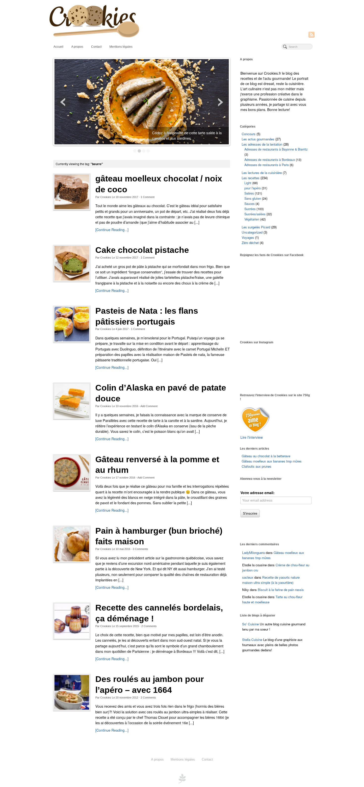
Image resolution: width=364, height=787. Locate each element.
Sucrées (250, 209)
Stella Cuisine (252, 639)
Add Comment (148, 406)
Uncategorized (252, 232)
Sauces (249, 203)
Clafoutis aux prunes (256, 466)
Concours (249, 133)
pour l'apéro (252, 188)
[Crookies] (182, 21)
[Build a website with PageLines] (182, 778)
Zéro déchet (250, 242)
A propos (77, 46)
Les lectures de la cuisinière (262, 172)
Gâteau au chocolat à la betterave (266, 456)
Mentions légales (120, 46)
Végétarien (251, 219)
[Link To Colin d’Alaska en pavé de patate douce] (71, 400)
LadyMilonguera (253, 552)
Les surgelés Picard (256, 227)
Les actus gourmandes (258, 139)
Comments (140, 548)
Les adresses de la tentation (262, 144)
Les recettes (251, 177)
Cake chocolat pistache (142, 250)
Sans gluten (252, 198)
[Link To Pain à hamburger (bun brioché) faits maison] (71, 544)
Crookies (105, 197)
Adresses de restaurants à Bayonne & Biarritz (276, 149)
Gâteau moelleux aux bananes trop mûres (272, 461)
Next (219, 102)
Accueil (58, 46)
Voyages (248, 237)
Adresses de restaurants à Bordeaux (269, 159)
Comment (148, 197)
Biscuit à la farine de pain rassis (281, 589)
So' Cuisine (250, 624)
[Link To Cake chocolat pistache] (71, 263)
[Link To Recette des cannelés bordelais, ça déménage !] (71, 620)
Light (247, 183)
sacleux (247, 577)
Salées (249, 193)
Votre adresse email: (257, 492)
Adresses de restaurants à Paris (266, 165)
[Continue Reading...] (112, 229)
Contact (96, 46)
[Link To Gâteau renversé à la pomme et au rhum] (71, 472)
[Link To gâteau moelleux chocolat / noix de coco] (71, 191)
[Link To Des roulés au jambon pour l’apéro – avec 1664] (71, 692)
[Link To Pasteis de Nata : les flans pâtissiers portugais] (71, 324)
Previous (63, 102)
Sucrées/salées (254, 214)
